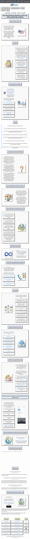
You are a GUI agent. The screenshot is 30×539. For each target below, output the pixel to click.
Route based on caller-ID (9, 342)
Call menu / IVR (8, 336)
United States (14, 12)
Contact (18, 1)
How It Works (17, 533)
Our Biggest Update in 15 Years (15, 471)
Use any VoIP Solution (17, 530)
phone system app (22, 383)
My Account (2, 1)
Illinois (19, 12)
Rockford (5, 220)
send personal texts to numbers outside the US (10, 93)
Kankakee (6, 214)
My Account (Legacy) (9, 1)
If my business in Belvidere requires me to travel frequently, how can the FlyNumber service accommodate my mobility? (15, 144)
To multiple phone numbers (8, 276)
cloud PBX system (11, 272)
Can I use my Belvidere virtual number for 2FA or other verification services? (15, 128)
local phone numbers (21, 440)
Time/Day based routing (9, 339)
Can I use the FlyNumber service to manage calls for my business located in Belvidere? (15, 134)
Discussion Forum (6, 527)
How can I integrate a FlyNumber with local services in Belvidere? (15, 140)
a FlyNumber (23, 373)
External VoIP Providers (6, 530)
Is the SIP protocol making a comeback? (15, 485)
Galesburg (5, 236)
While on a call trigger (8, 425)
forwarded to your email (10, 90)
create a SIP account (21, 384)
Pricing (22, 7)
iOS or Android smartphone (8, 103)
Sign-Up (3, 9)
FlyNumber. (9, 100)
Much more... (9, 353)
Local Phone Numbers (5, 7)
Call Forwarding (17, 527)
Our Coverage (7, 12)
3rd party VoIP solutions (9, 116)
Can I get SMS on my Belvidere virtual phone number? (15, 125)
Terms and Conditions (15, 537)
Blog (7, 9)
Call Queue (9, 350)
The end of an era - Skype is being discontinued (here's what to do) (15, 477)
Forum (22, 1)
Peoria (5, 231)
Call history (6, 417)
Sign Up (8, 506)
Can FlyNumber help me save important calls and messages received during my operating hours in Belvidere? (15, 147)
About (14, 1)
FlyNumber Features (17, 524)
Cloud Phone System (15, 7)
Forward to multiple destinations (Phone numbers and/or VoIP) (9, 346)
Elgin (6, 225)
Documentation (26, 1)
